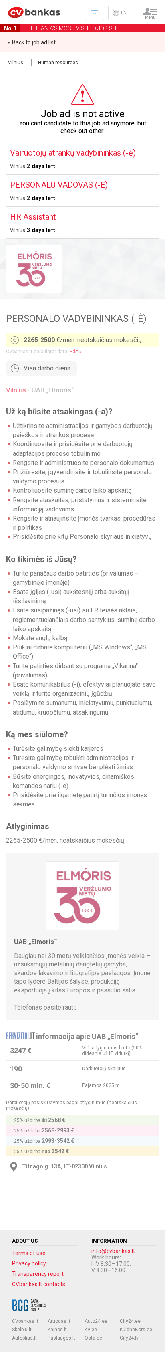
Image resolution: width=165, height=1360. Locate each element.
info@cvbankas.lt (113, 1251)
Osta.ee (93, 1338)
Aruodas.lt (59, 1321)
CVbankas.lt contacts (38, 1284)
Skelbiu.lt (22, 1329)
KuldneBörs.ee (136, 1329)
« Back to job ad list (32, 42)
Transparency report (38, 1274)
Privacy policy (29, 1263)
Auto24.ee (96, 1321)
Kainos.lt (57, 1329)
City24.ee (130, 1321)
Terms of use (29, 1253)
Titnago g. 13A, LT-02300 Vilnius (64, 1166)
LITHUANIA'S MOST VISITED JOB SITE (62, 28)
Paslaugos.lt (61, 1338)
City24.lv (129, 1338)
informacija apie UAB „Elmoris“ (87, 1036)
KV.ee (91, 1329)
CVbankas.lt (25, 1321)
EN (124, 12)
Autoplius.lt (24, 1338)
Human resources (58, 62)
